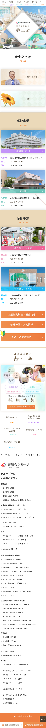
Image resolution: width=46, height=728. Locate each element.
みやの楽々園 (15, 664)
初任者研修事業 (8, 651)
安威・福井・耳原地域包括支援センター (18, 620)
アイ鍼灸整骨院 (8, 699)
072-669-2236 (16, 299)
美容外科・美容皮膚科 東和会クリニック (18, 500)
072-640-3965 (16, 201)
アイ (11, 616)
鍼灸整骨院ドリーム (10, 703)
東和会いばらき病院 (10, 496)
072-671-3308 (16, 258)
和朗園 (12, 559)
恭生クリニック (8, 595)
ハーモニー (13, 689)
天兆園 (16, 604)
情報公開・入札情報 (21, 324)
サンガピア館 (14, 509)
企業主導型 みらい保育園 (12, 645)
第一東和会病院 (8, 488)
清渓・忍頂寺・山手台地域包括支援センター (19, 624)
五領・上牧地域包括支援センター (15, 583)
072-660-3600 (16, 161)
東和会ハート (15, 543)
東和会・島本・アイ (18, 535)
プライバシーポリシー (13, 454)
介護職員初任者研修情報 (22, 314)
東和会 (14, 539)
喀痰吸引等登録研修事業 (12, 655)
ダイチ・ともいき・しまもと (13, 526)
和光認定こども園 (9, 641)
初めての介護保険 (22, 337)
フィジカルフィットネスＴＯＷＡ (15, 695)
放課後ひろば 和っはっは (17, 591)
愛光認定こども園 (9, 637)
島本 (15, 674)
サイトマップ (34, 454)
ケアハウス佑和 (8, 587)
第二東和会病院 (8, 492)
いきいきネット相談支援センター (15, 628)
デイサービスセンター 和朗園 (17, 571)
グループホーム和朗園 (16, 567)
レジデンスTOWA (17, 670)
